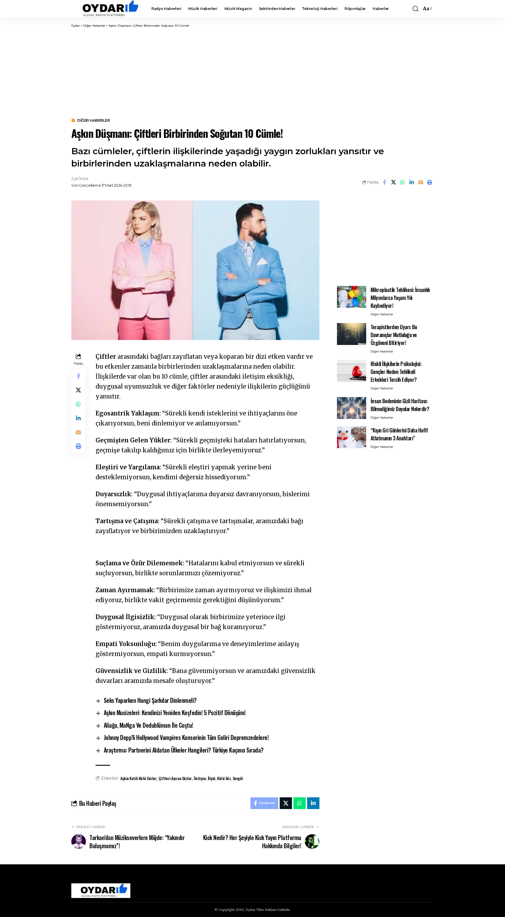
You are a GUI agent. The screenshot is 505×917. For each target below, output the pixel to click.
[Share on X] (393, 182)
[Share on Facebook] (384, 182)
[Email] (420, 182)
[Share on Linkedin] (411, 182)
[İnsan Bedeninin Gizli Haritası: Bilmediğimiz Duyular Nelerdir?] (351, 408)
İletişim (200, 778)
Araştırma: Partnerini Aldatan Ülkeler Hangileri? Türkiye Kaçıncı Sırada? (184, 750)
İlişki (211, 778)
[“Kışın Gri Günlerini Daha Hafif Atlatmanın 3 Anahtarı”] (351, 437)
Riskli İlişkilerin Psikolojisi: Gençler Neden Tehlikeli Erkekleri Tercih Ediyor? (396, 371)
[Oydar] (106, 9)
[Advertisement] (252, 72)
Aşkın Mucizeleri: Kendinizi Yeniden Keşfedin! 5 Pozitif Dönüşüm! (175, 712)
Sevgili (238, 778)
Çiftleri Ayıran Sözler (175, 778)
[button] (415, 9)
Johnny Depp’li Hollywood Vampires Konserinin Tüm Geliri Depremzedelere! (186, 737)
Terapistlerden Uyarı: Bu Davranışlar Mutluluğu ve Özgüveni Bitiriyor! (394, 334)
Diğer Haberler (93, 120)
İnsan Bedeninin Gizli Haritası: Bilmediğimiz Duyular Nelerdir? (400, 405)
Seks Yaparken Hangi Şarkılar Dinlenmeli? (150, 700)
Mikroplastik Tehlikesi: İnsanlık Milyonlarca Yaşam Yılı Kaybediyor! (400, 297)
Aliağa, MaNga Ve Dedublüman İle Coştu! (148, 725)
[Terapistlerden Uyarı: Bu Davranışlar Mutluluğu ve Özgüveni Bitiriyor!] (351, 334)
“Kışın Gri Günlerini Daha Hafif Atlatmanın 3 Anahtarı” (399, 434)
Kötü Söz (224, 778)
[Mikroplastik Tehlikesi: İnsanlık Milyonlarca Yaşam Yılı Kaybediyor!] (351, 297)
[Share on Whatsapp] (402, 182)
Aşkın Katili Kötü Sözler (138, 778)
